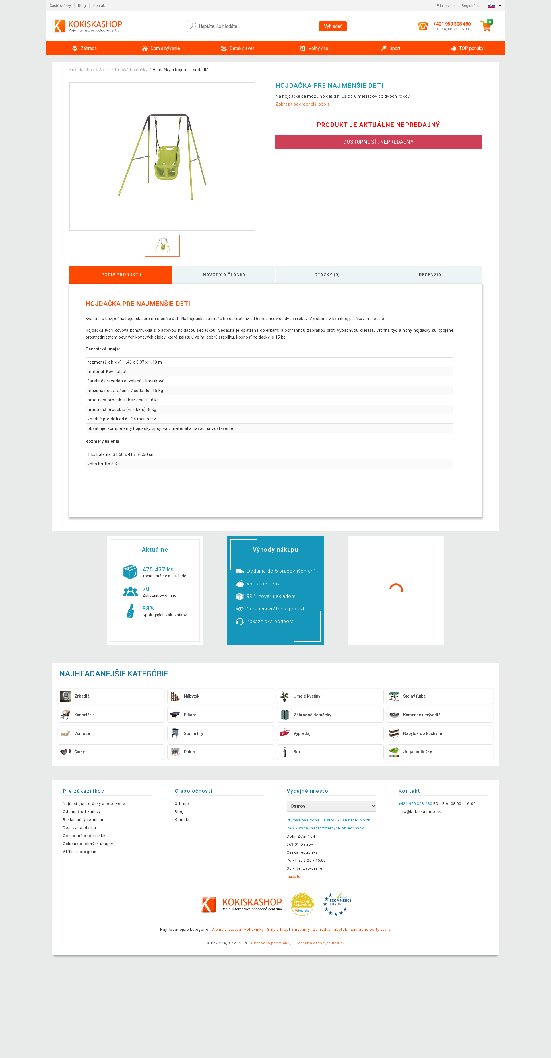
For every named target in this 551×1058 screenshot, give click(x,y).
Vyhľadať (333, 26)
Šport (104, 69)
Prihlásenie (446, 5)
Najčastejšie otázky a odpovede (94, 803)
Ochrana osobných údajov (88, 844)
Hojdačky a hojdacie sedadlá (181, 69)
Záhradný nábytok (330, 929)
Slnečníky (300, 929)
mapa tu (293, 876)
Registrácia (471, 5)
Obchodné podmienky (84, 835)
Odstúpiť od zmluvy (82, 811)
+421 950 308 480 (415, 803)
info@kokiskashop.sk (420, 811)
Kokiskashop (81, 69)
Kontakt (99, 5)
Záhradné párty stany (370, 929)
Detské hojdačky (131, 69)
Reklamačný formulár (83, 819)
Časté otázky (60, 5)
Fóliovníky (254, 929)
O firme (182, 803)
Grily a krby (277, 929)
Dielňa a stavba (226, 929)
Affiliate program (79, 852)
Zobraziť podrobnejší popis (303, 104)
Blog (82, 5)
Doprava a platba (79, 827)
